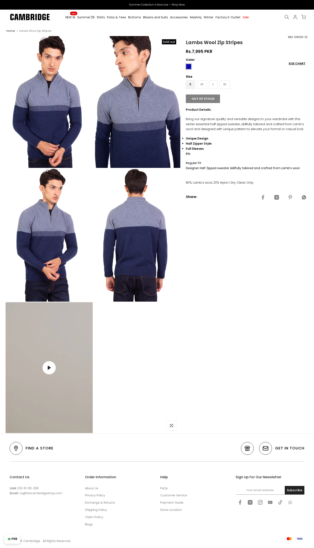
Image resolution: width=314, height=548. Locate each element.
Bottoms (134, 17)
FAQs (164, 488)
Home (10, 30)
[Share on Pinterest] (290, 197)
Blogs (89, 524)
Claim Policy (94, 517)
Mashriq (195, 17)
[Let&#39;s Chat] (290, 502)
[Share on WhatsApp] (304, 197)
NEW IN (70, 17)
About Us (91, 488)
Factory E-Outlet (228, 17)
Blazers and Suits (155, 17)
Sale (246, 17)
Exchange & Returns (100, 502)
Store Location (171, 510)
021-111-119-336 (28, 488)
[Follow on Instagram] (260, 502)
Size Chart (297, 63)
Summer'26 (86, 17)
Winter (208, 17)
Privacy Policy (95, 495)
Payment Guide (171, 502)
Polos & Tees (116, 17)
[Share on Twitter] (276, 197)
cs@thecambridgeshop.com (40, 493)
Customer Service (173, 495)
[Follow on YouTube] (270, 502)
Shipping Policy (96, 510)
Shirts (101, 17)
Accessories (179, 17)
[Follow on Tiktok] (280, 502)
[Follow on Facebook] (240, 502)
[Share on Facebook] (263, 197)
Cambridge (31, 541)
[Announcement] (157, 5)
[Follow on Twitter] (250, 502)
